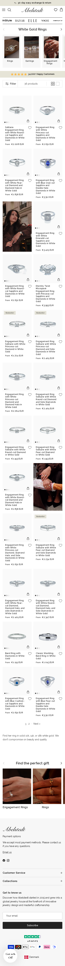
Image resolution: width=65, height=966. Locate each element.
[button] (10, 956)
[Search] (11, 9)
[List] (58, 84)
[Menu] (3, 9)
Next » (37, 723)
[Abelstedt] (32, 10)
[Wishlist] (56, 9)
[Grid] (53, 84)
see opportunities (48, 3)
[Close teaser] (18, 947)
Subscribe (32, 925)
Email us (7, 852)
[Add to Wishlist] (30, 127)
